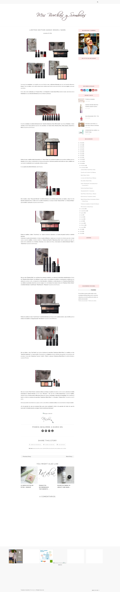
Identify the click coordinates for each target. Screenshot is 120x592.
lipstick (52, 448)
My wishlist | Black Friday (86, 180)
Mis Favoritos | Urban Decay (87, 206)
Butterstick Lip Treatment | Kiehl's (88, 196)
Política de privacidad (83, 300)
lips (50, 448)
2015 (81, 229)
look (56, 448)
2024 (81, 147)
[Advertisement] (88, 262)
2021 (81, 153)
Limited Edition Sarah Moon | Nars (88, 169)
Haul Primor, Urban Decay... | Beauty (88, 193)
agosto (82, 212)
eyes (41, 448)
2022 (81, 151)
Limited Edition (46, 448)
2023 (81, 149)
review (64, 448)
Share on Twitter (49, 444)
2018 (81, 159)
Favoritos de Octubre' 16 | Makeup (88, 172)
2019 (81, 157)
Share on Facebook (36, 444)
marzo (82, 223)
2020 (81, 155)
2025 (81, 144)
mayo (82, 219)
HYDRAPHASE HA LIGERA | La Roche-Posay (92, 131)
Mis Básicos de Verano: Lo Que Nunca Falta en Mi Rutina (92, 124)
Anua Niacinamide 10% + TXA (92, 116)
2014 (81, 231)
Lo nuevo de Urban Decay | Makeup (88, 178)
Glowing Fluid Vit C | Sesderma (87, 191)
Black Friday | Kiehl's (85, 175)
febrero (82, 225)
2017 (81, 161)
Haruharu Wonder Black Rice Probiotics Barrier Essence (91, 105)
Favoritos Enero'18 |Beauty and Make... (64, 486)
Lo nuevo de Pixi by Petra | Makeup (27, 486)
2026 (81, 142)
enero (82, 227)
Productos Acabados (90, 99)
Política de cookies (92, 300)
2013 (81, 233)
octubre (83, 208)
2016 (81, 163)
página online (40, 402)
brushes (38, 448)
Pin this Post (62, 444)
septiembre (83, 210)
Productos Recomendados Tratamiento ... (44, 487)
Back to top (95, 590)
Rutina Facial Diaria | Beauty (87, 188)
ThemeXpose (32, 590)
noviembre (83, 167)
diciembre (83, 165)
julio (82, 214)
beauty (34, 448)
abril (82, 221)
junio (82, 217)
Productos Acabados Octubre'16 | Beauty (90, 203)
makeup (58, 448)
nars (62, 448)
